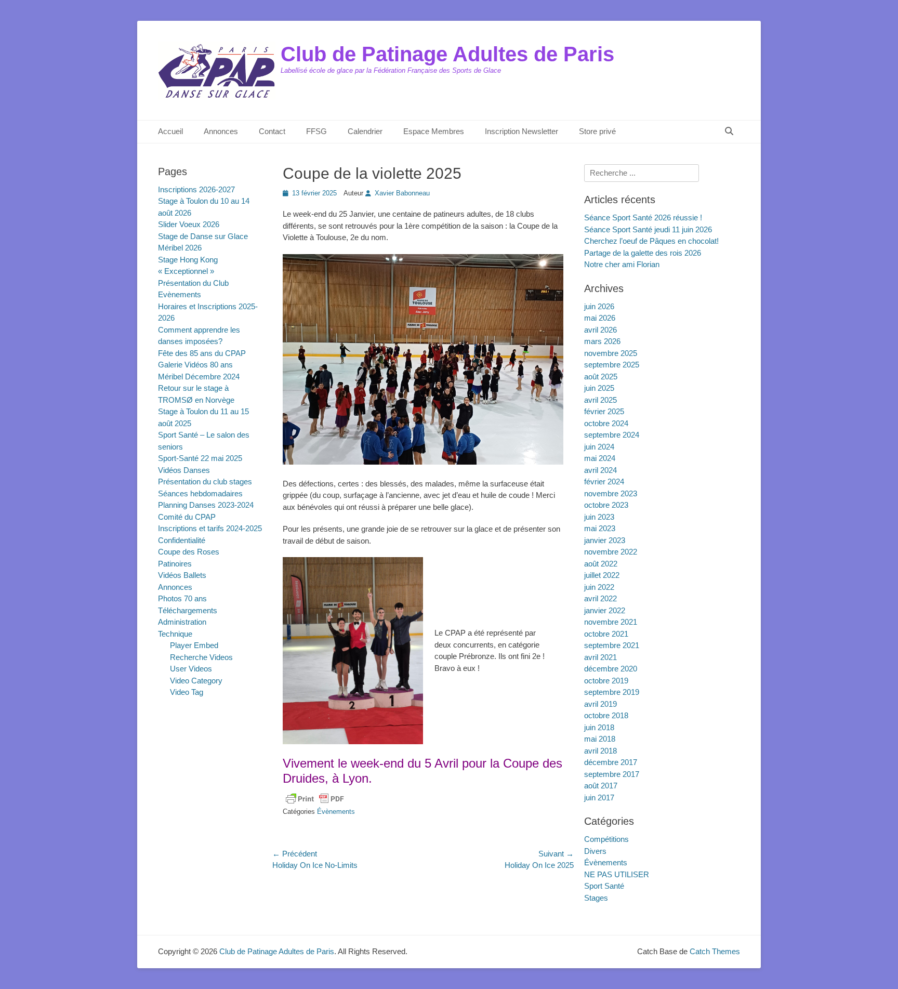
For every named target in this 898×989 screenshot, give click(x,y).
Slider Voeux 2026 (188, 224)
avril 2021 (600, 657)
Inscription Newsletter (521, 131)
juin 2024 (599, 446)
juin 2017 (599, 797)
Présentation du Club (193, 283)
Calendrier (365, 131)
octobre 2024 (606, 423)
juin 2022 (599, 587)
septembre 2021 (611, 645)
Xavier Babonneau (402, 193)
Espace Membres (433, 131)
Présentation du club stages (205, 481)
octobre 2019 (606, 680)
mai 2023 (599, 528)
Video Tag (186, 692)
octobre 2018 (606, 715)
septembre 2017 (611, 774)
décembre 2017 (610, 762)
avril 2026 (600, 329)
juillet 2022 (601, 575)
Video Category (196, 680)
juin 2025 (599, 388)
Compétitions (606, 839)
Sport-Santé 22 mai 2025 (200, 458)
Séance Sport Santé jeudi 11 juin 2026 (648, 229)
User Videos (191, 668)
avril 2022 (600, 598)
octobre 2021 (606, 633)
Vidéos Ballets (182, 575)
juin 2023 (599, 516)
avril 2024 (600, 470)
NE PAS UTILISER (616, 874)
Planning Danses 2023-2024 (206, 504)
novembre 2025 (610, 353)
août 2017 (600, 785)
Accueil (170, 131)
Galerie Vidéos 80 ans (195, 364)
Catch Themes (715, 951)
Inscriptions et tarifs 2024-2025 (210, 528)
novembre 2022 (610, 551)
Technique (175, 633)
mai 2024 (599, 458)
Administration (182, 621)
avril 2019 (600, 704)
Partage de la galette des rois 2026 (642, 252)
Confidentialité (181, 540)
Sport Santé (604, 885)
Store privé (597, 131)
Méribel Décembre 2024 (199, 376)
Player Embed (194, 645)
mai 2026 (599, 317)
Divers (595, 851)
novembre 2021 (610, 621)
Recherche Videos (201, 657)
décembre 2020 (610, 668)
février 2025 (604, 411)
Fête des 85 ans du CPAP (202, 353)
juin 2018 (599, 727)
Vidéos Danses (184, 470)
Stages (596, 897)
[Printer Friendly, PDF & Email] (315, 799)
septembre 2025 (611, 364)
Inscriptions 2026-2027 (196, 189)
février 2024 (604, 481)
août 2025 (600, 376)
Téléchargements (187, 610)
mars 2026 (602, 341)
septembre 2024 (611, 434)
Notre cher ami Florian (621, 264)
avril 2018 (600, 750)
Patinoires (175, 563)
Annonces (221, 131)
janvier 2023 (604, 540)
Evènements (179, 294)
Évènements (336, 811)
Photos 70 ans (182, 598)
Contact (272, 131)
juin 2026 (599, 306)
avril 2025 (600, 399)
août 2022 (600, 563)
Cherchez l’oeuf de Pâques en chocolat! (651, 240)
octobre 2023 (606, 504)
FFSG (316, 131)
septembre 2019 (611, 692)
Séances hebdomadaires (200, 493)
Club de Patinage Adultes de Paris (447, 54)
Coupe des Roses (188, 551)
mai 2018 (599, 738)
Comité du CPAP (187, 516)
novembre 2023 (610, 493)
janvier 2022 (604, 610)
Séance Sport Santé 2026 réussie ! (643, 217)
